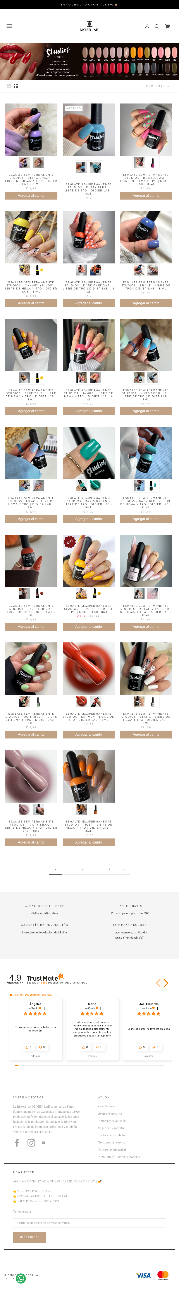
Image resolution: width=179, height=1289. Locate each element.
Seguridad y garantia (111, 1128)
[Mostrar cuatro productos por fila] (16, 86)
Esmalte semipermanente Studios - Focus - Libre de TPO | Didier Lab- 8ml (88, 609)
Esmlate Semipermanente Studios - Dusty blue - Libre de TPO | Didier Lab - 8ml (88, 189)
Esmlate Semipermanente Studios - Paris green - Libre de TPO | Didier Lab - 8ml (88, 502)
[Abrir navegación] (9, 26)
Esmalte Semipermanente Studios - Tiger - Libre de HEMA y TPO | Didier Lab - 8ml (88, 826)
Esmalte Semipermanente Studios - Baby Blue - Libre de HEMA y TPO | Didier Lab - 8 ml (146, 502)
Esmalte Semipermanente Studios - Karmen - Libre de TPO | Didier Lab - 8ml (88, 717)
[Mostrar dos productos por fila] (9, 86)
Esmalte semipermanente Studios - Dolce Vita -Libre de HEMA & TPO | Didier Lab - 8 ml (146, 610)
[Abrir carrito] (167, 26)
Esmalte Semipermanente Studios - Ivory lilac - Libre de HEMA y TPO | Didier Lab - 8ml (31, 826)
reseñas (64, 982)
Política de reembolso (112, 1135)
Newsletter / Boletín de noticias (119, 1157)
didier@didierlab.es (44, 913)
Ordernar (156, 86)
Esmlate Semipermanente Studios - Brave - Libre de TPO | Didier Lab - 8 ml (146, 286)
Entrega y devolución (112, 1120)
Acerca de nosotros (110, 1113)
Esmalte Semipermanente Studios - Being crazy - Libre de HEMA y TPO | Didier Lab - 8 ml (31, 179)
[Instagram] (31, 1143)
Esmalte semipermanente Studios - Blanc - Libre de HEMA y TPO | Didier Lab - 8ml (146, 718)
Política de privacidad (112, 1149)
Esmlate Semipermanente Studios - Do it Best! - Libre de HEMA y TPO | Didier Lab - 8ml (31, 718)
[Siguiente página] (123, 870)
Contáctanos (106, 1106)
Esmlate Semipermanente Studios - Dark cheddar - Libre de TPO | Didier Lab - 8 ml (89, 287)
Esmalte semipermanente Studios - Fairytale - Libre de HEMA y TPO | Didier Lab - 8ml (31, 395)
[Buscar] (157, 26)
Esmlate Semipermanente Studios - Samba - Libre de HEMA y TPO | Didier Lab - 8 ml (88, 395)
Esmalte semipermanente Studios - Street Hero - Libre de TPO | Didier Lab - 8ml (31, 610)
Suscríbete (29, 1237)
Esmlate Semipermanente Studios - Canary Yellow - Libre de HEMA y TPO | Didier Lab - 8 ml (31, 287)
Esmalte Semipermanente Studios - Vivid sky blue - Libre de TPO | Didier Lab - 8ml (146, 395)
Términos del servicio (112, 1142)
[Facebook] (17, 1143)
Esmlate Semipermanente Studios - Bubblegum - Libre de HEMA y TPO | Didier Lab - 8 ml (146, 179)
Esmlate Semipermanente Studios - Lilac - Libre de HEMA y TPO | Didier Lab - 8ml (31, 502)
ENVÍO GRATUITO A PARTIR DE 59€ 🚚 (89, 4)
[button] (165, 983)
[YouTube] (43, 1142)
